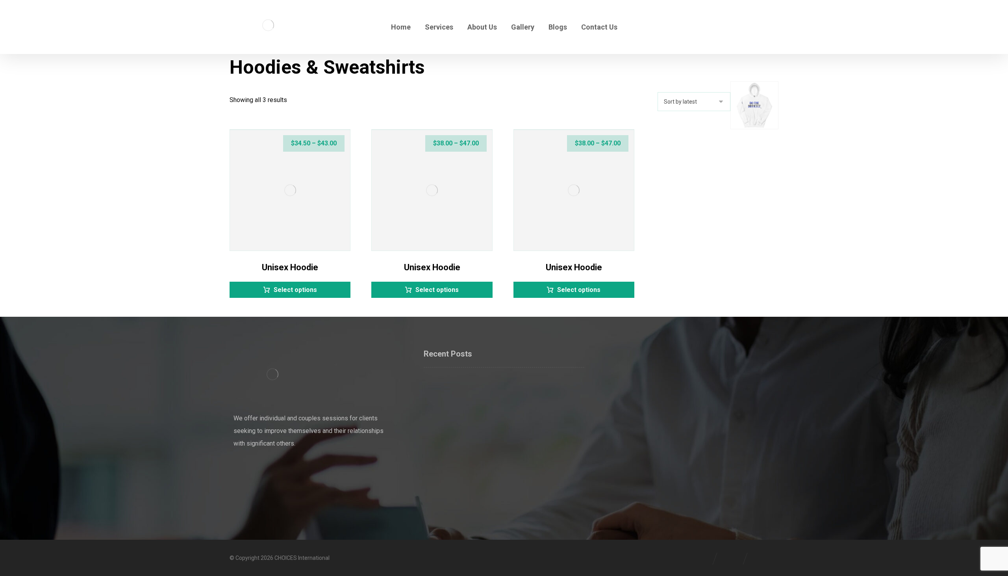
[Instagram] (273, 470)
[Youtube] (288, 470)
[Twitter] (257, 470)
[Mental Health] (268, 25)
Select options (295, 290)
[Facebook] (241, 470)
